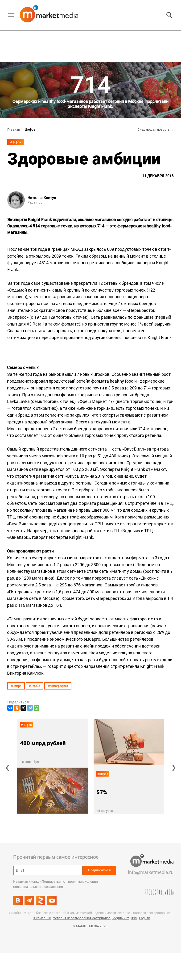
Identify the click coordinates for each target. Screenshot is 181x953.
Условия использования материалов (82, 918)
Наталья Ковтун (42, 198)
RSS (134, 918)
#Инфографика (58, 686)
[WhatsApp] (36, 708)
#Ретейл (34, 686)
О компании (42, 918)
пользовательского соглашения (38, 886)
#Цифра (15, 142)
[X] (23, 708)
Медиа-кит (120, 918)
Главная (14, 129)
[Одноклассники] (17, 708)
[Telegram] (30, 708)
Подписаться (99, 870)
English (144, 918)
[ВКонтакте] (10, 708)
